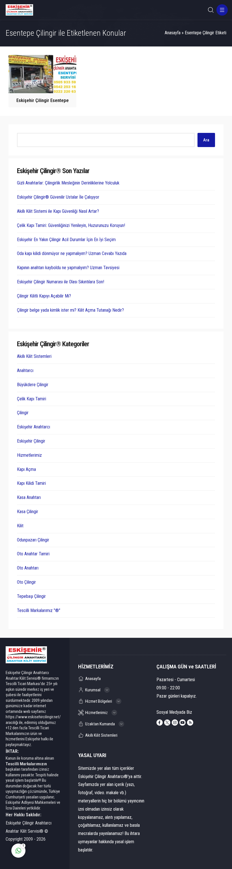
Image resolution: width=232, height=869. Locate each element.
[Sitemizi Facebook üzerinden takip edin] (159, 722)
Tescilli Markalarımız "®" (38, 610)
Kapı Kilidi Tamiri (31, 483)
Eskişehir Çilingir (31, 441)
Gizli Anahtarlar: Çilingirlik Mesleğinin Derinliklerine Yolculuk (68, 183)
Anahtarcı (25, 370)
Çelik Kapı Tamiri (31, 398)
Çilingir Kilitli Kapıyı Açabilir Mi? (44, 296)
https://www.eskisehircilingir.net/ (33, 716)
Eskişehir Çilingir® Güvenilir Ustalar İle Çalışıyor (58, 197)
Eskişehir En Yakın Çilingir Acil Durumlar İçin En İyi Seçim (66, 239)
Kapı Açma (26, 469)
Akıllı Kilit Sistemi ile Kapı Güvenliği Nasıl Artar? (58, 211)
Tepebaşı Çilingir (31, 596)
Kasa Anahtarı (29, 497)
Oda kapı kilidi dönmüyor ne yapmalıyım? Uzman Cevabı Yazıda (71, 253)
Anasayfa (173, 32)
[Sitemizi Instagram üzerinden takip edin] (175, 722)
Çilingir (23, 412)
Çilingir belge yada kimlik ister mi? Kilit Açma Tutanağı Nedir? (70, 310)
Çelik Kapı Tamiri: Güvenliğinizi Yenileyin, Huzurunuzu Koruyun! (71, 225)
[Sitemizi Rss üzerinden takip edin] (190, 722)
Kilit (20, 525)
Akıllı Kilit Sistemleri (34, 356)
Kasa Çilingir (27, 511)
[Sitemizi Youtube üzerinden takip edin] (182, 722)
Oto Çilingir (26, 582)
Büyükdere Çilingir (32, 384)
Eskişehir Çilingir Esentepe (42, 100)
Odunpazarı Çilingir (33, 540)
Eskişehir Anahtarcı (33, 427)
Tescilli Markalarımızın (26, 763)
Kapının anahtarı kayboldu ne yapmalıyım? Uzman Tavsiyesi (68, 267)
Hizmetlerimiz (29, 455)
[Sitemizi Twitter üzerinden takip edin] (167, 722)
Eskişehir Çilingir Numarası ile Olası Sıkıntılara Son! (60, 281)
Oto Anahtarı (27, 568)
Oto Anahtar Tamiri (33, 553)
